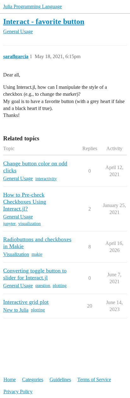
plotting (60, 285)
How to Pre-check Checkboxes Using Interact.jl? (24, 202)
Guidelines (60, 379)
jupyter (9, 223)
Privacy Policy (17, 391)
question (42, 285)
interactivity (46, 178)
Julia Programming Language (32, 6)
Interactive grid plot (26, 302)
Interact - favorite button (43, 21)
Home (9, 379)
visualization (29, 223)
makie (37, 254)
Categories (32, 379)
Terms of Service (94, 379)
